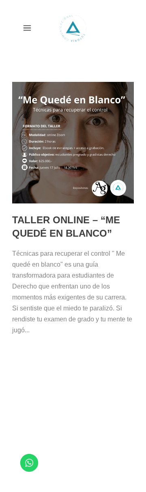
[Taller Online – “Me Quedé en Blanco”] (73, 142)
